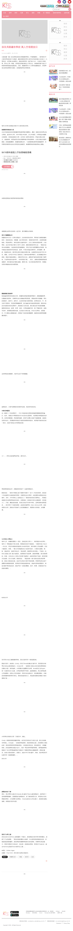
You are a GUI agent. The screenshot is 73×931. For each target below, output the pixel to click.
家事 (10, 12)
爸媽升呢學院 (57, 12)
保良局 (27, 856)
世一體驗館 (46, 12)
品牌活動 (66, 12)
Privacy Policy (67, 923)
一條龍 (20, 856)
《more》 (41, 912)
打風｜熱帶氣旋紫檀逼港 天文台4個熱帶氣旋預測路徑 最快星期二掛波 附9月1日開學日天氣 (65, 129)
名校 (32, 856)
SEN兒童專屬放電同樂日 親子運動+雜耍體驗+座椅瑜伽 (65, 119)
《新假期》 (51, 911)
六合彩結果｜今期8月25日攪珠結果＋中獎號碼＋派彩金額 (65, 79)
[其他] (46, 51)
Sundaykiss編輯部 (6, 53)
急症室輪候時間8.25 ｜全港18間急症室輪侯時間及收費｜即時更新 (65, 102)
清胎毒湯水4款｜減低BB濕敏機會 (65, 72)
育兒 (27, 12)
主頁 (4, 12)
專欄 (38, 12)
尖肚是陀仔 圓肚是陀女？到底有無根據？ (64, 87)
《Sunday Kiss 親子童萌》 (50, 912)
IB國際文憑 (12, 856)
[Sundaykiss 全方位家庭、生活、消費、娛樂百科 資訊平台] (12, 5)
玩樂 (21, 12)
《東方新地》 (35, 912)
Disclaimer (58, 923)
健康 (33, 12)
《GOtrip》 (57, 911)
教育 (16, 12)
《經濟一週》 (60, 912)
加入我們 (6, 16)
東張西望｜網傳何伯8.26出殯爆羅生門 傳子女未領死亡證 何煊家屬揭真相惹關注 (65, 142)
